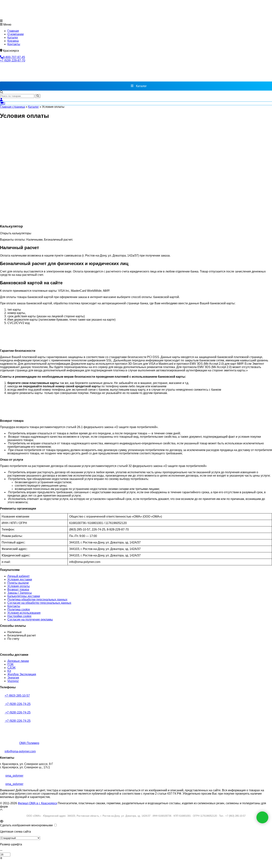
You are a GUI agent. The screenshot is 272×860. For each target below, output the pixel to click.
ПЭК (10, 664)
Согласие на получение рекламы (30, 619)
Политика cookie (18, 609)
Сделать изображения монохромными (26, 825)
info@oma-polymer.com (20, 751)
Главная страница (12, 106)
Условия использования (24, 612)
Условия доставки (19, 579)
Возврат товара (18, 589)
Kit (9, 671)
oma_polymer (14, 775)
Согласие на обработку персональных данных (39, 602)
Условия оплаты (18, 586)
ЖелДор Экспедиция (21, 674)
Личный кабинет (18, 576)
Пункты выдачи (18, 582)
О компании (15, 34)
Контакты (13, 44)
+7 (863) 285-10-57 (17, 695)
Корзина (13, 40)
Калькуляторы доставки (23, 596)
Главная (13, 30)
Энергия (13, 677)
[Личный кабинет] (1, 99)
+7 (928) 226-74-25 (18, 704)
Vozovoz (13, 681)
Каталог (12, 37)
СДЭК (11, 667)
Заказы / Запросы (19, 592)
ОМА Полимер (29, 743)
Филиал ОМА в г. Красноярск (37, 803)
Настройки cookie (19, 616)
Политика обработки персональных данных (37, 599)
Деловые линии (18, 661)
